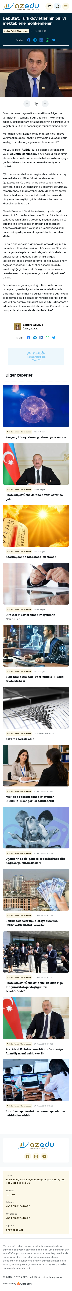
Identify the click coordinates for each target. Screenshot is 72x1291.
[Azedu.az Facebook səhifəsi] (27, 1156)
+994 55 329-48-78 (18, 1206)
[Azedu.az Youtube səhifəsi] (44, 1156)
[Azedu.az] (21, 6)
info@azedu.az (15, 1229)
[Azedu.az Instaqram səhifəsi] (36, 1156)
